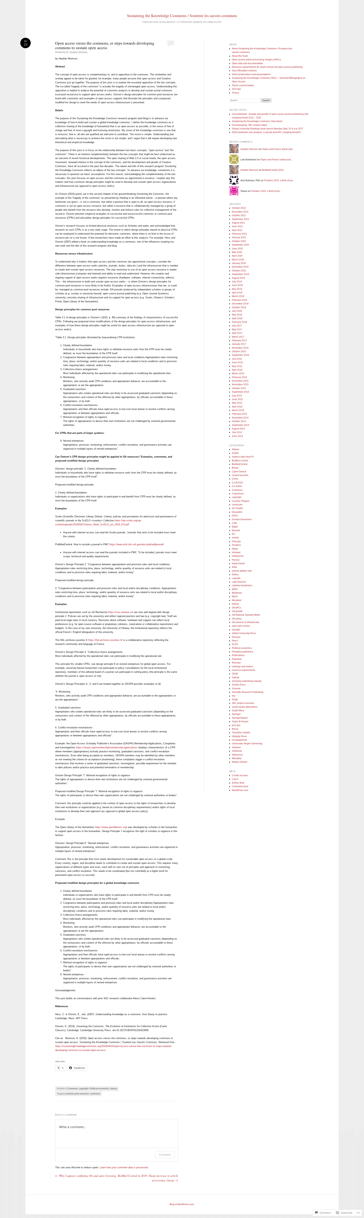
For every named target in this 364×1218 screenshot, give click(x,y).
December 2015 (240, 381)
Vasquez (236, 747)
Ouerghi (236, 629)
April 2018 (237, 318)
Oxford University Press (244, 633)
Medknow (237, 593)
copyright (83, 1088)
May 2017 (237, 329)
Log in (235, 779)
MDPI (235, 589)
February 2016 (239, 377)
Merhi (235, 596)
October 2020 (239, 241)
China (235, 478)
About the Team (240, 56)
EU (233, 534)
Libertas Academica (242, 585)
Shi (233, 696)
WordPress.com (240, 790)
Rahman (236, 662)
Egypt (235, 526)
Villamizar (237, 751)
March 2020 (238, 259)
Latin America (239, 582)
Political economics (99, 1088)
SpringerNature (240, 718)
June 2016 (237, 362)
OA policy (237, 618)
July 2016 (237, 359)
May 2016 (237, 366)
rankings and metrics (242, 666)
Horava (235, 560)
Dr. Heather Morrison (77, 52)
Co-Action (237, 486)
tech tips (236, 725)
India (234, 567)
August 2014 (238, 428)
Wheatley (237, 758)
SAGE (235, 673)
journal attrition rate (242, 571)
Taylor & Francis (240, 721)
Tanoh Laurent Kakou (243, 85)
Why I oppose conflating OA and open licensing (85, 1176)
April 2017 (237, 333)
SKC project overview (243, 703)
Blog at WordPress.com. (182, 1204)
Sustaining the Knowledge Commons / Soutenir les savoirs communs (182, 15)
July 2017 (237, 325)
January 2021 (239, 237)
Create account (240, 775)
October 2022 (239, 208)
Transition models (241, 732)
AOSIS (235, 453)
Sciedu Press (239, 684)
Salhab (235, 677)
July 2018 (237, 311)
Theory (235, 92)
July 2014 (237, 432)
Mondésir (237, 600)
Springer (236, 714)
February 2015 (239, 414)
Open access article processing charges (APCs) (256, 59)
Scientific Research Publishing (247, 692)
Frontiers (236, 545)
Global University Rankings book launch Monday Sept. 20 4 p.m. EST (267, 128)
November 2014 (240, 417)
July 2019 (237, 281)
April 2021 (237, 230)
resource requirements (243, 670)
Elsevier (236, 530)
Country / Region (240, 501)
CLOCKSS (237, 482)
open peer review (241, 626)
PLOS (235, 644)
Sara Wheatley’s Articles (244, 70)
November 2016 (240, 348)
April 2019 (237, 292)
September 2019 (240, 274)
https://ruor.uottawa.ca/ (120, 612)
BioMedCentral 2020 (273, 170)
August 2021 (238, 222)
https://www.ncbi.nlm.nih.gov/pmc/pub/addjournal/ (136, 544)
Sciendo (236, 688)
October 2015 (239, 388)
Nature (235, 604)
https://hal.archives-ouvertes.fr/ (105, 640)
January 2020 (239, 263)
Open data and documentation (247, 63)
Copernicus (238, 493)
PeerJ (235, 640)
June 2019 (237, 285)
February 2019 (239, 300)
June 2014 (237, 436)
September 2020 (240, 244)
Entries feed (238, 783)
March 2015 (238, 410)
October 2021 (239, 215)
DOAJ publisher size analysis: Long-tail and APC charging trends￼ (266, 132)
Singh (235, 699)
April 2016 (237, 370)
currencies (237, 504)
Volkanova (237, 754)
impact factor (238, 563)
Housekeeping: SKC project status (249, 125)
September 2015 (240, 392)
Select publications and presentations (251, 74)
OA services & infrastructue (245, 622)
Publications (238, 655)
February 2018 (239, 322)
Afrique (235, 449)
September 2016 (240, 355)
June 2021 (237, 226)
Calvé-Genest (239, 471)
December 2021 (240, 211)
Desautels (237, 512)
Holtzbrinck (237, 556)
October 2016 (239, 351)
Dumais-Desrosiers (242, 519)
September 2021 (240, 219)
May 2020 (237, 252)
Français (236, 541)
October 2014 (239, 421)
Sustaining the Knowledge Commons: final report (257, 121)
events (235, 537)
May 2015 (237, 403)
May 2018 (237, 314)
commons (95, 1093)
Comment (165, 1154)
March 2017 (238, 337)
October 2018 (239, 307)
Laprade (236, 578)
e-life (234, 523)
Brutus (235, 467)
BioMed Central (240, 460)
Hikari (235, 549)
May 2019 (237, 289)
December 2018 (240, 303)
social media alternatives (244, 707)
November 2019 (240, 267)
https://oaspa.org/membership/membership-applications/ (107, 747)
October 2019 (239, 270)
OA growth (237, 611)
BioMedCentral (239, 464)
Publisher (237, 659)
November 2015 (240, 384)
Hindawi (236, 552)
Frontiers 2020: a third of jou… (279, 180)
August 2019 (238, 278)
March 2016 (238, 373)
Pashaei (236, 637)
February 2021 (239, 233)
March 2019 (238, 296)
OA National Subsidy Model (246, 615)
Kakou (235, 574)
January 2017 (239, 344)
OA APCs (236, 607)
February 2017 (239, 340)
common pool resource (77, 1093)
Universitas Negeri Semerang (247, 743)
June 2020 (237, 248)
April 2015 (237, 406)
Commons (72, 1088)
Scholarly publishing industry (247, 681)
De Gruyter (237, 508)
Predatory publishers (242, 651)
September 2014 (240, 425)
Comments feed (240, 786)
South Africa (238, 710)
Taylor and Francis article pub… (278, 149)
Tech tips (236, 89)
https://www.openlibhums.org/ (111, 827)
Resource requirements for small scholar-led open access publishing (267, 67)
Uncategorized (239, 740)
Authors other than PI (242, 456)
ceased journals (240, 475)
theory (114, 1088)
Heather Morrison (249, 149)
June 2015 (237, 399)
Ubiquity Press (239, 736)
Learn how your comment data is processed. (124, 1167)
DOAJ (235, 515)
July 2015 (237, 395)
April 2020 (237, 255)
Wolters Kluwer (239, 762)
